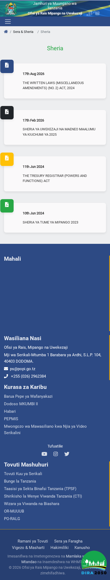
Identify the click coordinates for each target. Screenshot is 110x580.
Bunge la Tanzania (20, 481)
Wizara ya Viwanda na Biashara (31, 503)
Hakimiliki (59, 547)
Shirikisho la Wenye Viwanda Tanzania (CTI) (43, 496)
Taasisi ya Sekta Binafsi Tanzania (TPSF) (40, 488)
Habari (10, 411)
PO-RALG (12, 518)
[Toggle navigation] (7, 21)
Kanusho (82, 547)
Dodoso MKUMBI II (21, 403)
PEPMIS (11, 418)
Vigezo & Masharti (28, 547)
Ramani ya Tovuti (33, 541)
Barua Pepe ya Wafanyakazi (28, 396)
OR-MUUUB (14, 511)
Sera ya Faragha (68, 541)
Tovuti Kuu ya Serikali (23, 473)
